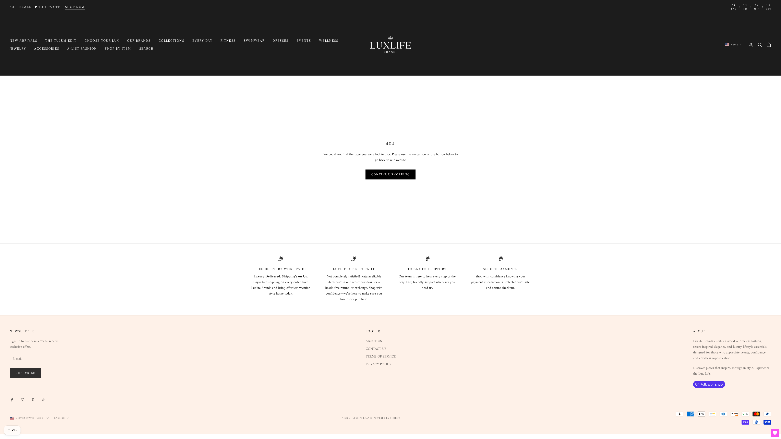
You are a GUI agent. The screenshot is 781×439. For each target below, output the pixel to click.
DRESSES (280, 40)
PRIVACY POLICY (378, 364)
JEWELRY (18, 48)
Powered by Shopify (387, 418)
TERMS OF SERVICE (381, 357)
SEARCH (146, 48)
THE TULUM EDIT (60, 40)
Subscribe (25, 373)
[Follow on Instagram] (22, 400)
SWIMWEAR (254, 40)
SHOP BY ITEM (118, 48)
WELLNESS (328, 40)
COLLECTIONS (171, 40)
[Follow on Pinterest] (33, 400)
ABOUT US (374, 341)
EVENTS (304, 40)
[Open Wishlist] (775, 433)
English (59, 418)
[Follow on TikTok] (43, 400)
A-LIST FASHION (82, 48)
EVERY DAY (202, 40)
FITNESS (228, 40)
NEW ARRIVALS (23, 40)
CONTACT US (376, 349)
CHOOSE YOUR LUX (102, 40)
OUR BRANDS (139, 40)
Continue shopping (390, 174)
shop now (75, 7)
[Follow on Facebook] (12, 400)
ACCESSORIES (46, 48)
